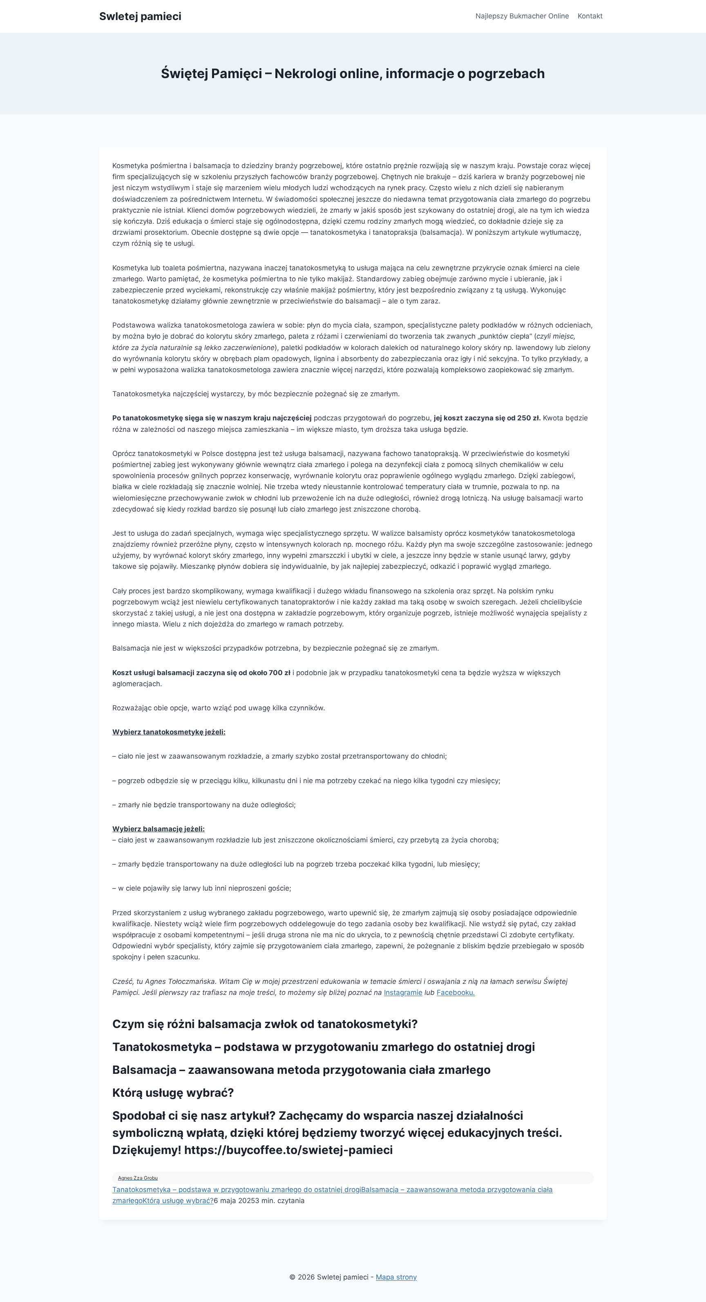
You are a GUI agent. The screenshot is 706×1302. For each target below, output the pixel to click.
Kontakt (590, 16)
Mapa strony (396, 1277)
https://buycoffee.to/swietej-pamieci (288, 1150)
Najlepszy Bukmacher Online (522, 16)
